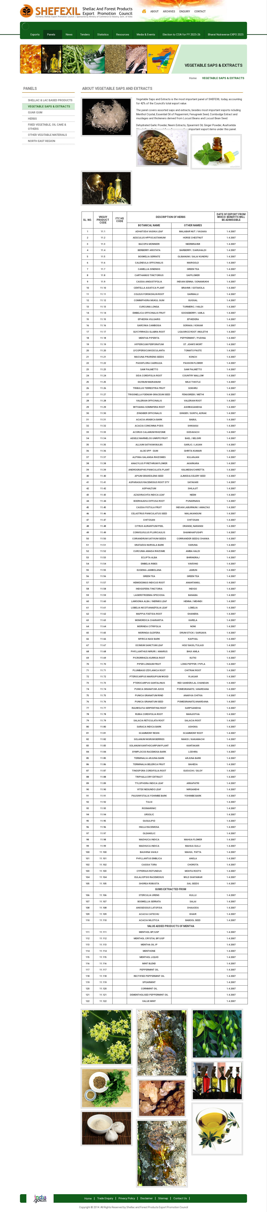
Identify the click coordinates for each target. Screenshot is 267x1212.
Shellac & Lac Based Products (50, 100)
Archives (169, 11)
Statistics (103, 34)
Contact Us (180, 1198)
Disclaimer (146, 1198)
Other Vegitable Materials (47, 134)
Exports (35, 34)
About (154, 11)
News (69, 34)
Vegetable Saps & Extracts (49, 106)
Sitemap (163, 1198)
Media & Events (146, 34)
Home (193, 78)
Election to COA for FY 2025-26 (181, 34)
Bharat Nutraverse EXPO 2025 (225, 34)
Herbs (32, 118)
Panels (51, 34)
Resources (122, 34)
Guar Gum (35, 112)
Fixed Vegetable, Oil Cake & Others (47, 126)
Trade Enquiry (105, 1198)
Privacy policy (127, 1198)
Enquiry (184, 11)
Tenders (85, 34)
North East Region (41, 141)
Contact (200, 11)
